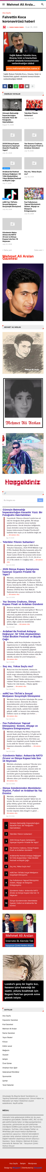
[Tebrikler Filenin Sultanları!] (34, 105)
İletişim (23, 1163)
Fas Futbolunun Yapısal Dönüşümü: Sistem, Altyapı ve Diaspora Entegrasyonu (32, 206)
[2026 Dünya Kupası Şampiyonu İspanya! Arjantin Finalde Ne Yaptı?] (12, 135)
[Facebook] (4, 86)
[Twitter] (10, 86)
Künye (4, 1042)
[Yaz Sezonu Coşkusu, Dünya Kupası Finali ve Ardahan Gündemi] (34, 135)
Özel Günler (7, 1063)
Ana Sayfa (6, 13)
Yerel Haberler (8, 1085)
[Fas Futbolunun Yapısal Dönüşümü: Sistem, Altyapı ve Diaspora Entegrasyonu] (34, 194)
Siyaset (5, 1055)
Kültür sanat (7, 1046)
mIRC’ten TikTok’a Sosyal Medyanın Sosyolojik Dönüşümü (11, 204)
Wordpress (32, 1163)
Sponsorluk (6, 1076)
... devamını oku (13, 535)
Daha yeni (8, 250)
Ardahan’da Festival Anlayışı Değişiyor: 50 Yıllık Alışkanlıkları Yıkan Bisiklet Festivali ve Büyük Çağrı (11, 176)
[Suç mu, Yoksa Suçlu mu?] (34, 163)
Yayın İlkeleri (7, 1037)
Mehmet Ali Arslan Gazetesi (18, 257)
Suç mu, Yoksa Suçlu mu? (33, 173)
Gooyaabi (38, 1168)
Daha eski (38, 250)
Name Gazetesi (8, 1033)
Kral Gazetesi (7, 1024)
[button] (3, 4)
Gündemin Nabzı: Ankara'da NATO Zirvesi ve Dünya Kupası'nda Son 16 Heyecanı (10, 236)
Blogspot (16, 1168)
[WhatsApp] (15, 86)
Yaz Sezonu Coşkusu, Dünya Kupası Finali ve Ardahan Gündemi (33, 145)
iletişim (5, 1059)
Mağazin (5, 1050)
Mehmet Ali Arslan (9, 1029)
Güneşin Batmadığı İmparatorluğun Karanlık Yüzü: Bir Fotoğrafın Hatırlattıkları (10, 117)
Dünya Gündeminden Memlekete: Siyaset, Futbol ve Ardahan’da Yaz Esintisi (22, 791)
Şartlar (5, 1081)
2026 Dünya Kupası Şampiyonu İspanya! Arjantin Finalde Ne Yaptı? (11, 146)
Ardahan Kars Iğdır (9, 1068)
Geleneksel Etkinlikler (10, 1072)
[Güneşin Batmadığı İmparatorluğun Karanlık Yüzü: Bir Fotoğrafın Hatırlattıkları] (12, 105)
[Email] (27, 86)
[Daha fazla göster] (32, 86)
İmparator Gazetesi (10, 1020)
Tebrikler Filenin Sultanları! (31, 114)
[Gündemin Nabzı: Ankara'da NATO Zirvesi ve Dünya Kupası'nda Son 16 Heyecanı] (12, 224)
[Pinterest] (21, 86)
